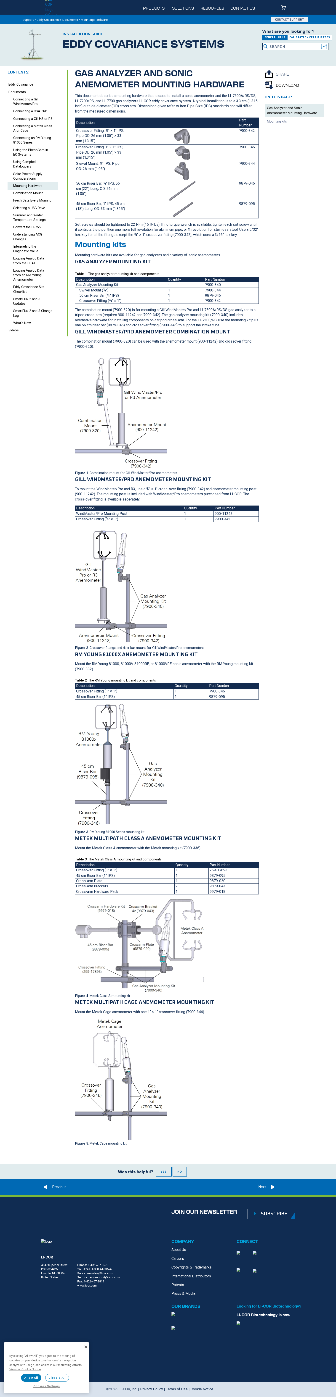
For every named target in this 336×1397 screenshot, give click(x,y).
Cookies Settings (46, 1386)
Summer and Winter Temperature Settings (29, 217)
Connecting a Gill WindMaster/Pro (25, 101)
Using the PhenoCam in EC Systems (30, 152)
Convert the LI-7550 (28, 227)
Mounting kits (277, 121)
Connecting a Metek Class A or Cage (32, 128)
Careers (177, 1258)
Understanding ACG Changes (27, 237)
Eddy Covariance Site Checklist (29, 289)
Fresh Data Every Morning (32, 200)
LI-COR (47, 1257)
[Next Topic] (286, 1187)
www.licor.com (87, 1285)
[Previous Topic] (53, 1187)
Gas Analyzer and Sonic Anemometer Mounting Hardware (292, 110)
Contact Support (289, 19)
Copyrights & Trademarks (191, 1267)
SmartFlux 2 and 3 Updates (26, 301)
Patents (177, 1285)
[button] (324, 46)
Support (28, 19)
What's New (22, 323)
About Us (178, 1250)
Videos (13, 330)
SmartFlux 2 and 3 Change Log (32, 313)
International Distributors (191, 1276)
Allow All (31, 1377)
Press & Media (183, 1293)
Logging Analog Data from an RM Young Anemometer (28, 275)
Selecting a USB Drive (29, 208)
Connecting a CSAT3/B (30, 111)
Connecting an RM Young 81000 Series (32, 140)
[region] (46, 1367)
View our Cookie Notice (25, 1369)
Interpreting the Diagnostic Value (25, 249)
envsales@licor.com (100, 1273)
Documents (70, 19)
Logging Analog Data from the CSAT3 (28, 261)
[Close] (86, 1347)
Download (287, 85)
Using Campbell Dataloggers (24, 164)
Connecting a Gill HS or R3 (32, 119)
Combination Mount (28, 193)
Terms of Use (177, 1389)
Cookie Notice (202, 1389)
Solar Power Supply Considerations (27, 176)
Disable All (57, 1377)
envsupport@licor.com (105, 1277)
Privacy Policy (151, 1389)
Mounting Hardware (28, 186)
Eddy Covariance (48, 19)
